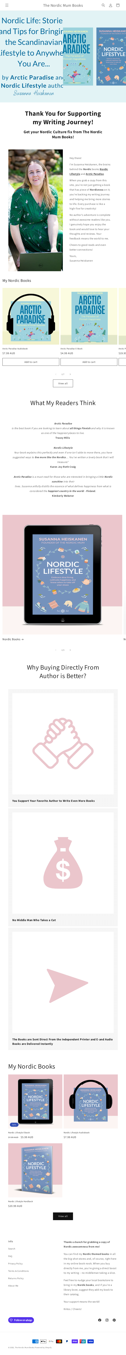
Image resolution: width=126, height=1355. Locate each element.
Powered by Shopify (43, 1347)
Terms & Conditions (18, 1270)
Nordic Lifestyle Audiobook (77, 1132)
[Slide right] (70, 374)
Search (11, 1248)
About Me (13, 1285)
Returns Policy (15, 1278)
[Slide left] (55, 374)
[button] (6, 5)
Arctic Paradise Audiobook (15, 348)
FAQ (10, 1256)
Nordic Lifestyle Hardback (20, 1201)
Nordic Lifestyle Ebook (19, 1132)
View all (63, 383)
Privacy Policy (15, 1263)
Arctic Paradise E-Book (71, 348)
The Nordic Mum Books (24, 1347)
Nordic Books (11, 639)
